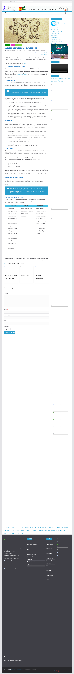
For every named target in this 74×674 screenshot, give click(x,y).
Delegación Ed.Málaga (49, 560)
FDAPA (28, 549)
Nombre (6, 309)
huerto (17, 530)
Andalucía (19, 527)
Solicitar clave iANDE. (54, 35)
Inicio (9, 12)
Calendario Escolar (66, 78)
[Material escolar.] (26, 267)
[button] (22, 13)
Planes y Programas (17, 12)
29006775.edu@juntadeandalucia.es (11, 555)
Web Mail (47, 579)
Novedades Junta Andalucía (31, 554)
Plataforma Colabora (49, 568)
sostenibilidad (12, 533)
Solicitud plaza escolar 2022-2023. (56, 41)
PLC (64, 530)
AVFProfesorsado (49, 548)
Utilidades (53, 12)
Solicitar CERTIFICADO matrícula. (56, 39)
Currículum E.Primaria (49, 555)
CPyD (43, 527)
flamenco (11, 530)
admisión (8, 527)
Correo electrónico (8, 315)
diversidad (51, 527)
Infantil (31, 530)
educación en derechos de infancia (21, 74)
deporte (46, 527)
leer (43, 530)
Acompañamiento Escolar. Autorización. (57, 27)
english (55, 527)
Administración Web (49, 542)
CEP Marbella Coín (49, 553)
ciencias (29, 527)
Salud (55, 81)
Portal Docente (48, 570)
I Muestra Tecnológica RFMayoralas (39, 277)
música (57, 530)
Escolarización (53, 80)
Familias (37, 50)
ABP (4, 527)
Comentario (6, 293)
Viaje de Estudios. (30, 564)
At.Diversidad (57, 78)
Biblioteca (61, 78)
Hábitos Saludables (19, 45)
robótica (5, 533)
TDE (57, 81)
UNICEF (25, 63)
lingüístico (47, 530)
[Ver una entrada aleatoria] (68, 13)
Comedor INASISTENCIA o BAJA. (56, 31)
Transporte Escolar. (54, 43)
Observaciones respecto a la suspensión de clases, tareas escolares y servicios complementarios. (37, 259)
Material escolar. (25, 275)
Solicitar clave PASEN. (54, 37)
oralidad (60, 530)
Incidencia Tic (48, 563)
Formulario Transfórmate (31, 561)
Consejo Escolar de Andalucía (32, 544)
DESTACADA (12, 45)
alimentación (14, 527)
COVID (34, 50)
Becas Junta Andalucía (31, 542)
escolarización (60, 527)
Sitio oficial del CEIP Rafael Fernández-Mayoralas (13, 548)
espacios (66, 527)
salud (8, 533)
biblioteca (24, 527)
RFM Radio (61, 12)
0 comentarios (25, 50)
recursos (67, 530)
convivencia (31, 50)
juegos (40, 530)
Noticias (52, 81)
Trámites (40, 12)
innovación (35, 530)
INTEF (47, 565)
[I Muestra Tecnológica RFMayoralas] (42, 267)
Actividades (52, 78)
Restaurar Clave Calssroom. (55, 33)
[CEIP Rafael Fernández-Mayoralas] (37, 6)
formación (14, 530)
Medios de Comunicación (63, 80)
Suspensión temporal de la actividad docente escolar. (15, 258)
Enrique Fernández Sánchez (10, 50)
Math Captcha (6, 326)
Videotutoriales (60, 81)
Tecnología (20, 533)
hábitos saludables (42, 50)
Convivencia (7, 45)
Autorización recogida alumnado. (56, 29)
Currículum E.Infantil (49, 558)
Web (5, 320)
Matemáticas (52, 530)
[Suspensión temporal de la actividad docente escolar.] (11, 267)
